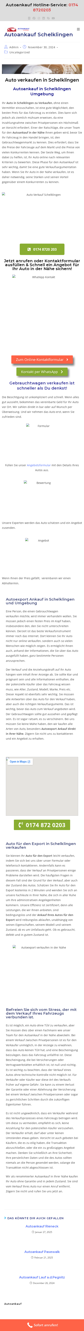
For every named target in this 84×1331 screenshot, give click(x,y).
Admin (14, 47)
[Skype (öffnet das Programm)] (48, 18)
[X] (29, 18)
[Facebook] (34, 18)
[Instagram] (39, 18)
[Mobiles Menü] (78, 29)
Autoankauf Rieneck (42, 1226)
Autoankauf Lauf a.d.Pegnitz (42, 1277)
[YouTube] (53, 18)
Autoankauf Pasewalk (42, 1252)
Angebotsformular (39, 465)
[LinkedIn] (43, 18)
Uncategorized (19, 52)
